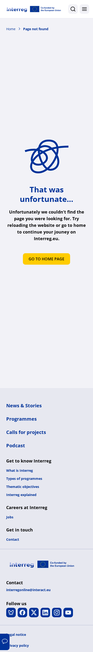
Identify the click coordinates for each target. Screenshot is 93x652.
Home (11, 29)
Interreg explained (21, 494)
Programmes (21, 419)
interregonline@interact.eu (28, 590)
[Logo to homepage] (34, 9)
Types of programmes (24, 478)
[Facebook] (22, 612)
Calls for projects (26, 432)
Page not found (35, 29)
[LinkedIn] (45, 612)
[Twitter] (34, 612)
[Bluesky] (11, 612)
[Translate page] (5, 642)
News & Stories (24, 405)
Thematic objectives (22, 486)
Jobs (9, 517)
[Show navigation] (84, 9)
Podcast (15, 445)
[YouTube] (68, 612)
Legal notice (16, 634)
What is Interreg (19, 470)
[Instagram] (57, 612)
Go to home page (46, 259)
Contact (12, 539)
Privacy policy (17, 645)
